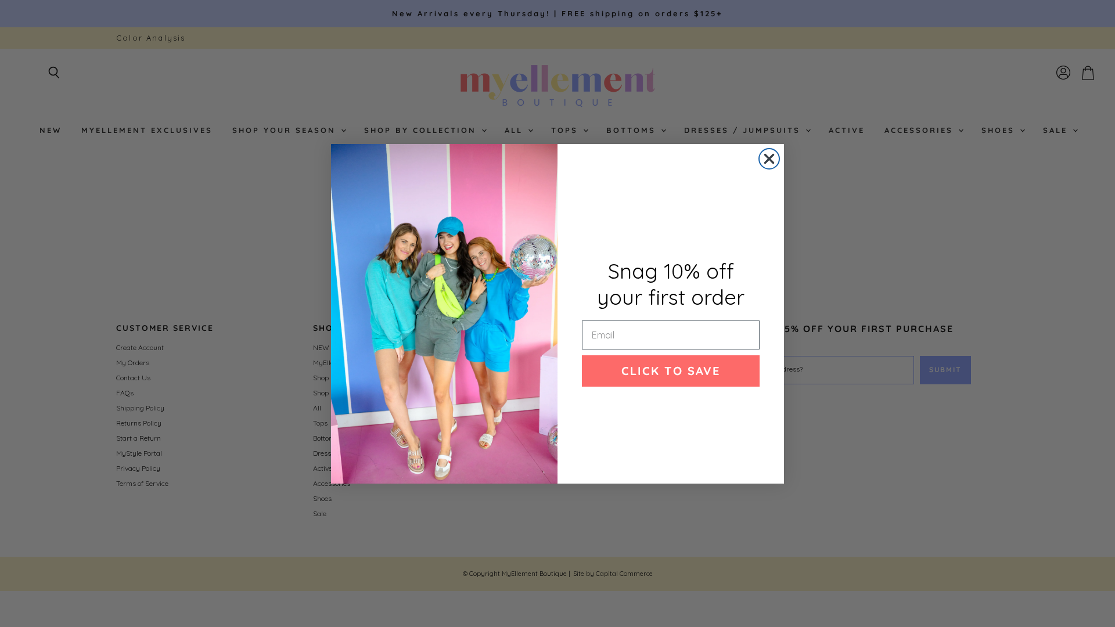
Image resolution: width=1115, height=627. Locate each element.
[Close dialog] (769, 159)
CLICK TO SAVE (670, 370)
